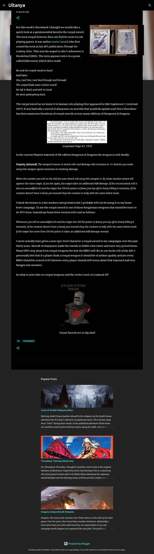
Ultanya (16, 5)
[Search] (29, 5)
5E (18, 341)
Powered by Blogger (79, 543)
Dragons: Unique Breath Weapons (57, 512)
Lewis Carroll (60, 41)
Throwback (28, 341)
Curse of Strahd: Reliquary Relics (57, 410)
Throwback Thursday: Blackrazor (57, 461)
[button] (18, 18)
